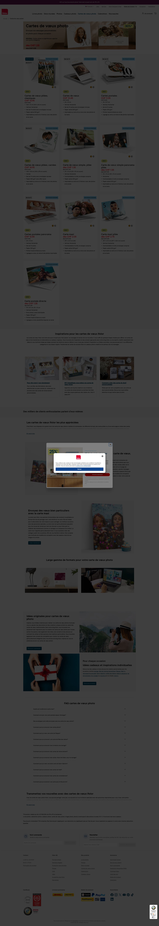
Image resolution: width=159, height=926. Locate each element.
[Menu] (156, 906)
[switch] (153, 917)
